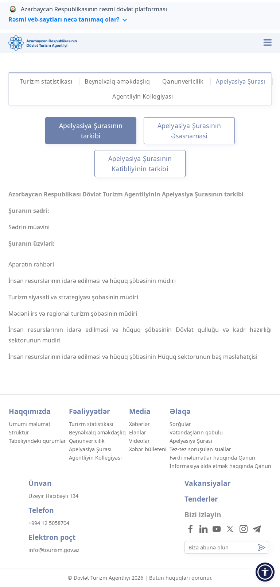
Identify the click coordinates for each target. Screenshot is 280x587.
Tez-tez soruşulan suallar (200, 449)
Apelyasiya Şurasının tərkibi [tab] (91, 130)
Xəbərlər (139, 424)
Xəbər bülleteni (148, 449)
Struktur (19, 432)
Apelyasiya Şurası (240, 81)
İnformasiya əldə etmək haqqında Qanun (220, 466)
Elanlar (137, 432)
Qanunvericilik (182, 81)
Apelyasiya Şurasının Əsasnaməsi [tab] (189, 130)
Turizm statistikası (46, 81)
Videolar (139, 440)
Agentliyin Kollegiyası (142, 96)
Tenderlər (201, 499)
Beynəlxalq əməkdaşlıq (117, 81)
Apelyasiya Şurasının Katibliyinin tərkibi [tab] (140, 163)
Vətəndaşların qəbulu (196, 432)
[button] (265, 572)
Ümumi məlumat (29, 424)
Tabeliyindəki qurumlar (37, 440)
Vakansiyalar (207, 483)
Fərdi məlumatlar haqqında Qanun (212, 457)
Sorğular (180, 424)
